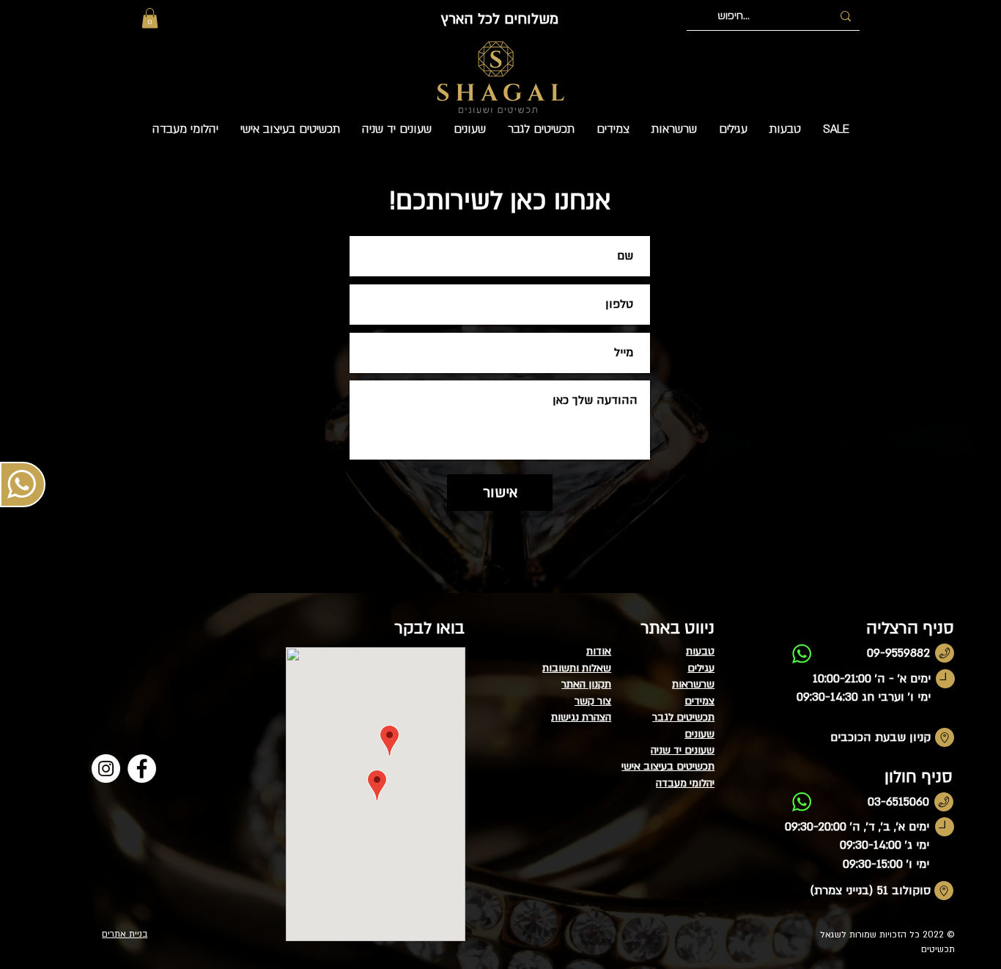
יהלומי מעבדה (685, 783)
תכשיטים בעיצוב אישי (667, 766)
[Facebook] (142, 768)
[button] (149, 18)
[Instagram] (106, 768)
